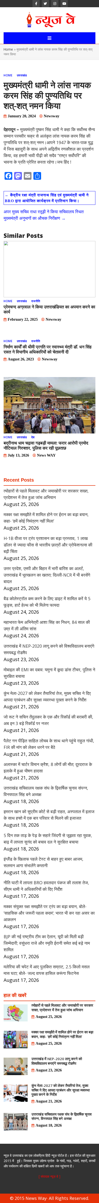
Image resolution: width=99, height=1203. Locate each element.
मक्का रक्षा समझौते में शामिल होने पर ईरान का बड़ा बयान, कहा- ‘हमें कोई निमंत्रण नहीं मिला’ (62, 1034)
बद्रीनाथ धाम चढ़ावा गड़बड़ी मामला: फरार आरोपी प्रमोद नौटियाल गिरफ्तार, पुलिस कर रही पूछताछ (46, 445)
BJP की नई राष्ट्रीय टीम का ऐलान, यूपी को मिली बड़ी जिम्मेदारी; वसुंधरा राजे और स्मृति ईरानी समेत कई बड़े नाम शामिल (47, 943)
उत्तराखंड (22, 75)
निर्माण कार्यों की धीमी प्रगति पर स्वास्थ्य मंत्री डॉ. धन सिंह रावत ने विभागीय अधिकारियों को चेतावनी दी (48, 349)
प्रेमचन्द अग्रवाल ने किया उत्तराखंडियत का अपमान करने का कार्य (49, 309)
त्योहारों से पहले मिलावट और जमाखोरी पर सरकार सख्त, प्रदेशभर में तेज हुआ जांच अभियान (62, 1007)
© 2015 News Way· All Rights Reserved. (49, 1198)
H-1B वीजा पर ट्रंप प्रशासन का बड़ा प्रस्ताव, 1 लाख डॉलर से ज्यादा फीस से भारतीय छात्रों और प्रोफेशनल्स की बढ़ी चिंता (48, 544)
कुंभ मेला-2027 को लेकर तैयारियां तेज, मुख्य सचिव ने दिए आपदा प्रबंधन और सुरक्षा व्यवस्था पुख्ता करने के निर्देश (60, 1090)
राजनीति (35, 301)
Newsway (51, 116)
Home (8, 49)
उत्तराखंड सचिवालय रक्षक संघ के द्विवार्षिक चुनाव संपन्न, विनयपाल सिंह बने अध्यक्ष (61, 1116)
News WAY (46, 455)
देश (33, 437)
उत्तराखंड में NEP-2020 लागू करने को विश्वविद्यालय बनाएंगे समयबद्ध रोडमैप (56, 1060)
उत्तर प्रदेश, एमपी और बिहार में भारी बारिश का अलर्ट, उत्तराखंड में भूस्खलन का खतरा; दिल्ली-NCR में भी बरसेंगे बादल (47, 574)
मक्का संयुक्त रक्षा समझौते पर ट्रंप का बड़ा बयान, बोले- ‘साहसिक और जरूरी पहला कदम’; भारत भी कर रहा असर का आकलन (49, 913)
